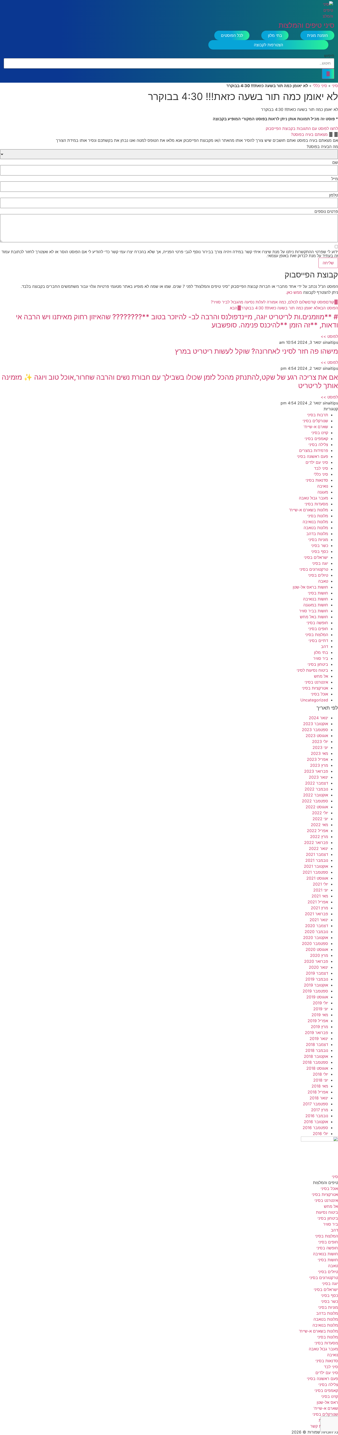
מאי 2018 (320, 1086)
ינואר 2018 (319, 1097)
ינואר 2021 (319, 919)
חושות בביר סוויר (313, 610)
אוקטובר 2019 (316, 985)
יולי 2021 (320, 884)
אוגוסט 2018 (317, 1068)
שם (335, 162)
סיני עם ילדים (317, 462)
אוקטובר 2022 (315, 794)
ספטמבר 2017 (315, 1103)
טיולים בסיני (318, 575)
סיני (335, 85)
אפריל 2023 (317, 759)
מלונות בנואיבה (315, 521)
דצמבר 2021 (317, 854)
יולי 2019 (320, 1002)
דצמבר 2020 (316, 925)
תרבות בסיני (317, 414)
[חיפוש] (328, 74)
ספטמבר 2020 (315, 943)
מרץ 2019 (319, 1026)
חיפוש (329, 56)
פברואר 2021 (316, 913)
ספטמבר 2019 (315, 991)
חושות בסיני (318, 593)
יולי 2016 (320, 1133)
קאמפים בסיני (316, 438)
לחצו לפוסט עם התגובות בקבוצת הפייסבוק (302, 128)
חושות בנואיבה (315, 598)
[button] (169, 134)
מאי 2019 (320, 1014)
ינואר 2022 (318, 848)
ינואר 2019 (319, 1038)
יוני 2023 (320, 747)
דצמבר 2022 (316, 783)
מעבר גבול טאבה (313, 497)
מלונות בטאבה (316, 527)
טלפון (333, 195)
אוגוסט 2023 (317, 735)
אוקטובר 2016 (316, 1121)
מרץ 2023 (319, 765)
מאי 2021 (320, 895)
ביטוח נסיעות (327, 1212)
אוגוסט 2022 (317, 806)
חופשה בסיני (317, 622)
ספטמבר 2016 (315, 1127)
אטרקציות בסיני (315, 688)
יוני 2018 (320, 1080)
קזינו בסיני (319, 432)
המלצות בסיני (316, 634)
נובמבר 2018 (316, 1050)
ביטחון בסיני (318, 664)
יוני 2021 (320, 890)
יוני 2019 (320, 1008)
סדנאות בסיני (317, 480)
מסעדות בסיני (316, 503)
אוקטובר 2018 (316, 1056)
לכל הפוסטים (232, 35)
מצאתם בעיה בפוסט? (309, 134)
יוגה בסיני (320, 563)
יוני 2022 (320, 818)
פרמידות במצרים (313, 450)
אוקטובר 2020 (315, 937)
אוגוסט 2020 (317, 949)
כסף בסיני (319, 551)
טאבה (323, 581)
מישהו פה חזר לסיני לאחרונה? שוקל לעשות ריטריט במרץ (256, 351)
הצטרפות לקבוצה (268, 44)
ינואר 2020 (318, 967)
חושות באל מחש (314, 616)
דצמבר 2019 (317, 973)
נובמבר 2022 (316, 789)
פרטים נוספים (326, 211)
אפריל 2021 (318, 901)
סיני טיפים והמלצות (306, 25)
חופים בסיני (318, 628)
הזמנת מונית (317, 35)
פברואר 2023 (316, 771)
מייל (334, 179)
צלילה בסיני (318, 444)
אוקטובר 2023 (315, 723)
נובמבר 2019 (316, 979)
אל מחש (321, 676)
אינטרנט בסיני (316, 682)
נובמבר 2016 (316, 1115)
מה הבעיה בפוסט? (322, 146)
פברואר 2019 (316, 1032)
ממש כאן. (294, 292)
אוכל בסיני (319, 694)
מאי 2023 (319, 753)
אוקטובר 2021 (316, 866)
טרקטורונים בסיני (313, 569)
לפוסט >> (329, 336)
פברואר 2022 (316, 842)
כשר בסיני (319, 545)
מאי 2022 (319, 824)
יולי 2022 (320, 812)
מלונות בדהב (317, 533)
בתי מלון (275, 35)
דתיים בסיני (318, 640)
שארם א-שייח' (316, 426)
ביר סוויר (320, 658)
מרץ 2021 (319, 907)
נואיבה (322, 486)
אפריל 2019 (318, 1020)
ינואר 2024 (318, 717)
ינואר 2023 (318, 777)
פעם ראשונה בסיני (312, 456)
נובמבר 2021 (316, 860)
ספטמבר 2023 (315, 729)
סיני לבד (321, 468)
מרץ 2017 (319, 1109)
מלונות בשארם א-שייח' (308, 509)
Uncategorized (314, 699)
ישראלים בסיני (316, 557)
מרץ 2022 (319, 836)
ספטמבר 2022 (315, 800)
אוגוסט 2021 (317, 878)
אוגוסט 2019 (317, 996)
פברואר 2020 (316, 961)
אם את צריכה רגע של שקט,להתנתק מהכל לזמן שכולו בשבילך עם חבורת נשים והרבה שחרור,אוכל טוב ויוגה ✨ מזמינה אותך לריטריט (170, 381)
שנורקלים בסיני (315, 420)
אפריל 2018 (318, 1091)
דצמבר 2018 (317, 1044)
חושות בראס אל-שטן (310, 587)
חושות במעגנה (315, 604)
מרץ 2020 (319, 955)
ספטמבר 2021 (315, 872)
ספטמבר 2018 (315, 1062)
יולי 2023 (320, 741)
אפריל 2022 (317, 830)
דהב (324, 646)
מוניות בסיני (318, 539)
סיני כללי (320, 85)
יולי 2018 (320, 1074)
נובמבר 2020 (316, 931)
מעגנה (322, 492)
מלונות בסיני (317, 515)
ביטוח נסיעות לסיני (312, 670)
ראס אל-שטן (327, 1402)
